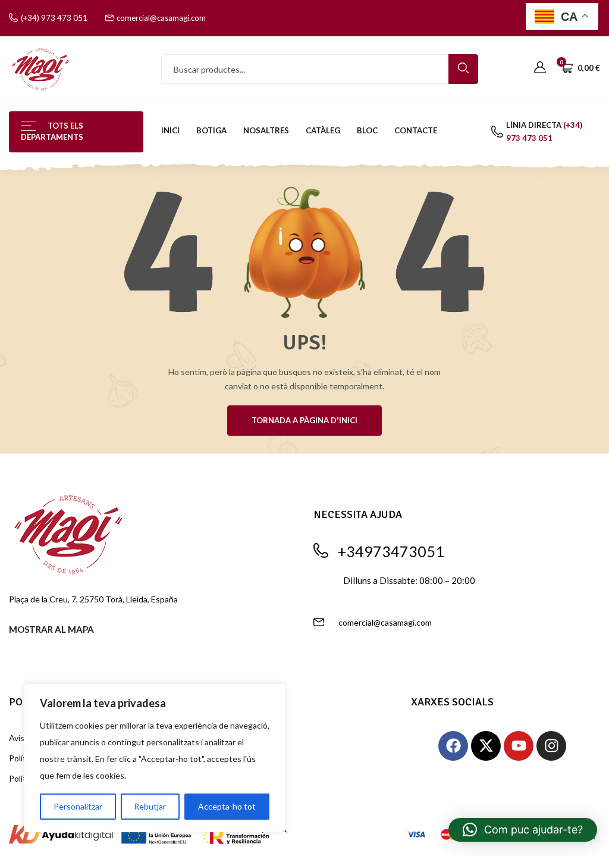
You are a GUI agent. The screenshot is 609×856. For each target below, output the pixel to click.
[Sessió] (540, 68)
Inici (170, 130)
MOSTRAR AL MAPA (51, 629)
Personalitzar (78, 806)
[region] (154, 757)
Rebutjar (150, 806)
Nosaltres (266, 130)
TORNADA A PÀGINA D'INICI (304, 420)
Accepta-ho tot (227, 806)
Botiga (211, 130)
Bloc (367, 130)
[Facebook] (453, 746)
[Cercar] (463, 69)
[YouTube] (518, 746)
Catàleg (323, 130)
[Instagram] (551, 746)
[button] (522, 830)
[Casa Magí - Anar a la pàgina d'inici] (40, 68)
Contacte (415, 130)
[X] (486, 746)
